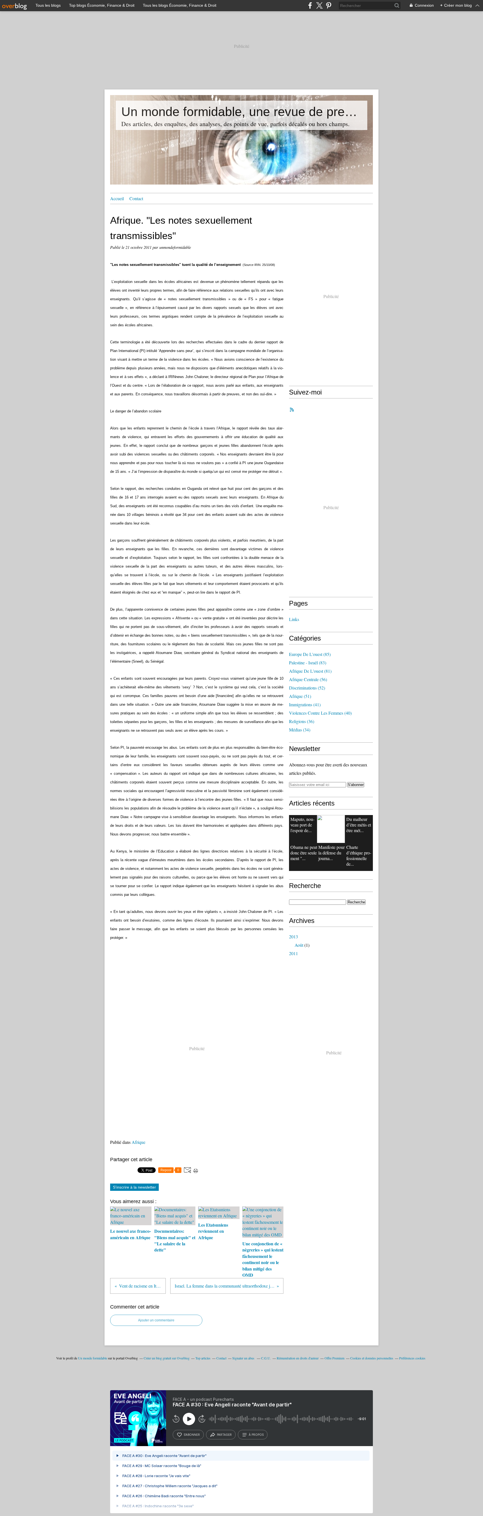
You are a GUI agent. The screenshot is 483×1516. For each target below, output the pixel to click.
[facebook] (310, 5)
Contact (136, 198)
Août (299, 945)
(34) (299, 730)
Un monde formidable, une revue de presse (241, 112)
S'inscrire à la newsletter (134, 1187)
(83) (307, 662)
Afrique (138, 1142)
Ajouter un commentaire (156, 1320)
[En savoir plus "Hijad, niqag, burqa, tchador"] (331, 829)
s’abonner (192, 1434)
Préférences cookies (412, 1358)
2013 (293, 936)
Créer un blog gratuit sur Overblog (167, 1358)
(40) (320, 713)
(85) (310, 654)
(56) (308, 679)
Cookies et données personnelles (371, 1358)
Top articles (202, 1358)
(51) (300, 696)
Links (294, 619)
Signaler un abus (243, 1358)
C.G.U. (266, 1358)
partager (224, 1434)
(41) (305, 704)
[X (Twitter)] (319, 5)
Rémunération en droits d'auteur (298, 1358)
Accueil (117, 198)
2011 (293, 953)
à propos (256, 1434)
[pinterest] (328, 5)
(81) (310, 671)
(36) (301, 721)
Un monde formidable (92, 1358)
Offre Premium (334, 1358)
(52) (307, 688)
